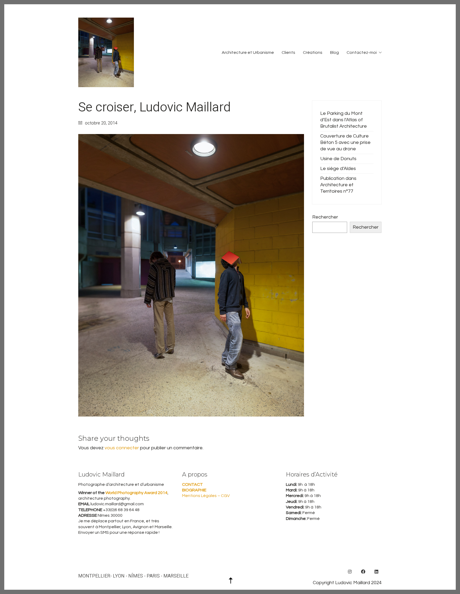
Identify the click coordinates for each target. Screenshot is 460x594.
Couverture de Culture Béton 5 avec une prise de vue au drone (345, 142)
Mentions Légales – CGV (206, 496)
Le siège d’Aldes (338, 168)
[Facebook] (363, 571)
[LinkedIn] (376, 571)
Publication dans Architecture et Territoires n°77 (338, 185)
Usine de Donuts (338, 158)
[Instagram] (349, 571)
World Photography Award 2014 (136, 493)
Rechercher (325, 217)
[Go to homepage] (106, 52)
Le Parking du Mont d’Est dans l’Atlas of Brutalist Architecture (343, 120)
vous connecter (122, 447)
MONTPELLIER (94, 576)
